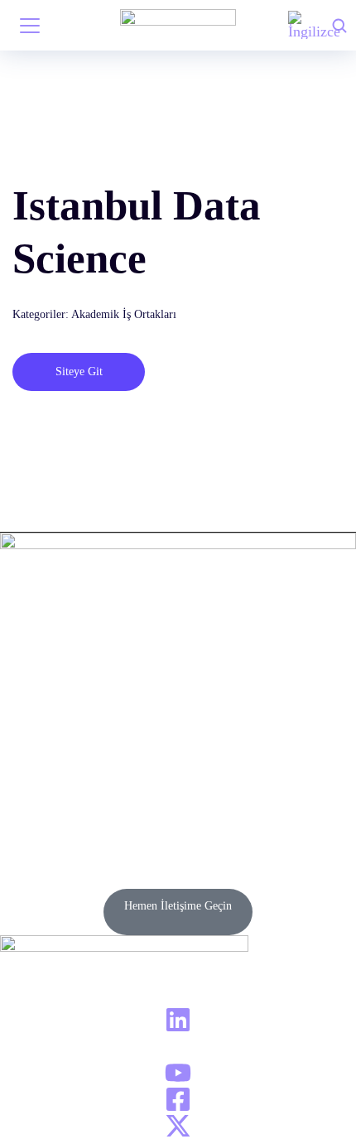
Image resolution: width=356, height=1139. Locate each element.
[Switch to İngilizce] (314, 25)
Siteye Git (79, 371)
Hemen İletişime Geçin (178, 906)
